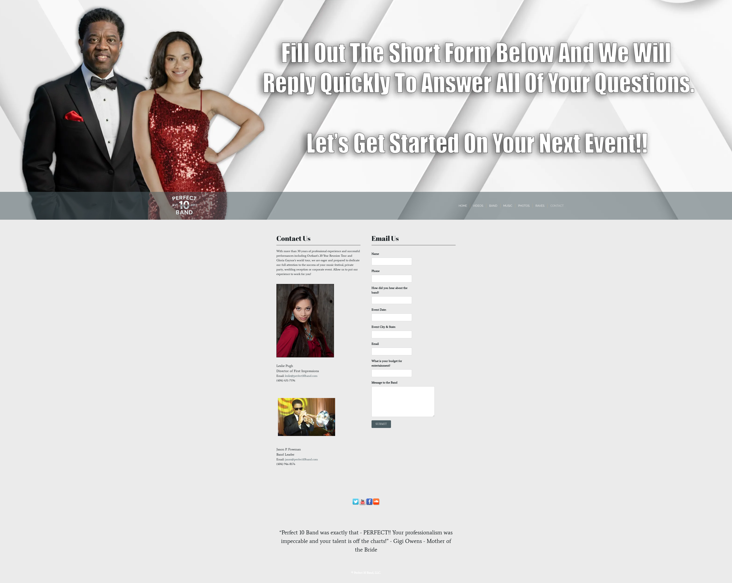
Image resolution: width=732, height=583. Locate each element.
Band (493, 205)
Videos (478, 205)
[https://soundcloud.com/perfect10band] (376, 501)
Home (463, 205)
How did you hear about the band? (389, 290)
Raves (539, 205)
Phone (376, 271)
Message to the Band (384, 382)
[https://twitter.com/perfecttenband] (355, 501)
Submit (381, 424)
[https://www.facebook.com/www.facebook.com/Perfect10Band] (369, 501)
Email (375, 344)
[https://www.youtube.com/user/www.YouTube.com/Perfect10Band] (362, 501)
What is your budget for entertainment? (387, 363)
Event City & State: (384, 327)
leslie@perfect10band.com (301, 376)
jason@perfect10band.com (301, 459)
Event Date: (379, 309)
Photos (524, 205)
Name (375, 254)
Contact (557, 205)
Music (507, 205)
